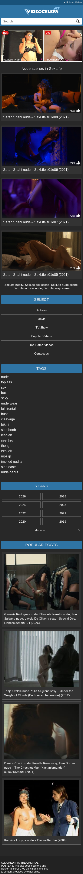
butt (4, 393)
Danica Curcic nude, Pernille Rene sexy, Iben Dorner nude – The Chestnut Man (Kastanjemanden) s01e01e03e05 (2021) (39, 767)
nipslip (6, 456)
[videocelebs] (41, 14)
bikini (5, 424)
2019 (62, 521)
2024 (22, 505)
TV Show (42, 327)
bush (5, 414)
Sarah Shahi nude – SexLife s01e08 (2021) (36, 117)
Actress (42, 310)
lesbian (6, 435)
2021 (62, 513)
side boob (8, 430)
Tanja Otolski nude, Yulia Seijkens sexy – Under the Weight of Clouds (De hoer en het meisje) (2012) (38, 693)
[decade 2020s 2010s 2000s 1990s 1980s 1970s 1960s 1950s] (41, 530)
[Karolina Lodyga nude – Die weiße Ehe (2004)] (41, 835)
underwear (9, 403)
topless (6, 382)
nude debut (9, 472)
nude (5, 377)
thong (5, 445)
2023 (62, 505)
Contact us (41, 353)
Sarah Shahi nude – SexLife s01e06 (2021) (36, 169)
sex (3, 387)
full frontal (8, 408)
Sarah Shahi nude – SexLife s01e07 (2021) (36, 222)
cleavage (8, 419)
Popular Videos (41, 336)
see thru (7, 440)
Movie (41, 318)
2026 (22, 496)
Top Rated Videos (41, 345)
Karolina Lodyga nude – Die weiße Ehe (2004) (35, 840)
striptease (8, 467)
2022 (22, 513)
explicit (6, 451)
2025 (62, 496)
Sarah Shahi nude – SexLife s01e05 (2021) (36, 274)
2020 (22, 521)
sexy (4, 398)
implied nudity (11, 461)
